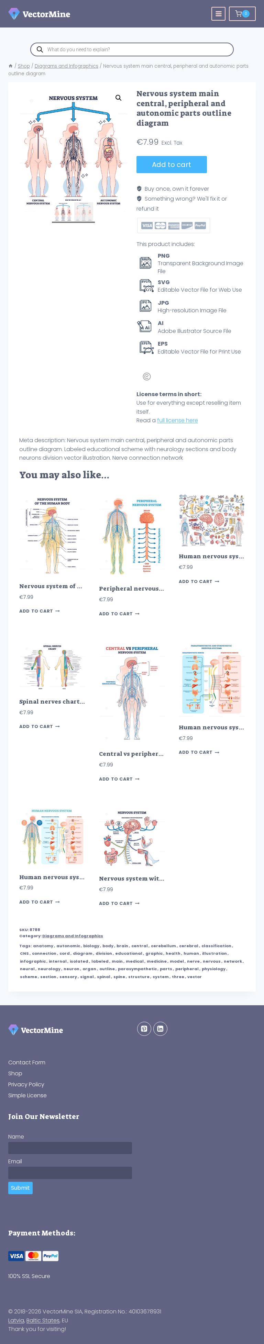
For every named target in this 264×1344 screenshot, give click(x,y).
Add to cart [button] (36, 611)
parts (166, 969)
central (139, 946)
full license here (177, 420)
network (233, 961)
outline (107, 969)
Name (16, 1137)
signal (87, 976)
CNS (24, 953)
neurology (49, 969)
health (173, 953)
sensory (68, 976)
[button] (118, 98)
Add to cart (171, 164)
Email (15, 1161)
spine (119, 976)
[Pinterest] (144, 1029)
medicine (157, 961)
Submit (20, 1188)
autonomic (68, 946)
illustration (214, 953)
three (178, 976)
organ (89, 969)
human (191, 953)
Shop (15, 1073)
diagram (82, 953)
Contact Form (26, 1062)
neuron (71, 969)
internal (58, 961)
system (161, 976)
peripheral (187, 969)
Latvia (16, 1320)
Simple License (27, 1095)
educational (128, 953)
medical (135, 961)
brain (122, 946)
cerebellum (163, 946)
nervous (212, 961)
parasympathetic (137, 969)
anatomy (43, 946)
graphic (154, 953)
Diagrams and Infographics (72, 936)
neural (27, 969)
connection (44, 953)
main (117, 961)
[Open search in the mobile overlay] (132, 49)
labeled (100, 961)
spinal (103, 976)
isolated (79, 961)
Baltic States (42, 1320)
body (107, 946)
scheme (28, 976)
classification (216, 946)
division (104, 953)
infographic (33, 961)
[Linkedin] (160, 1029)
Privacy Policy (26, 1084)
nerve (193, 961)
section (48, 976)
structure (139, 976)
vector (194, 976)
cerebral (188, 946)
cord (64, 953)
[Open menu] (218, 14)
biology (91, 946)
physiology (214, 969)
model (177, 961)
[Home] (10, 66)
